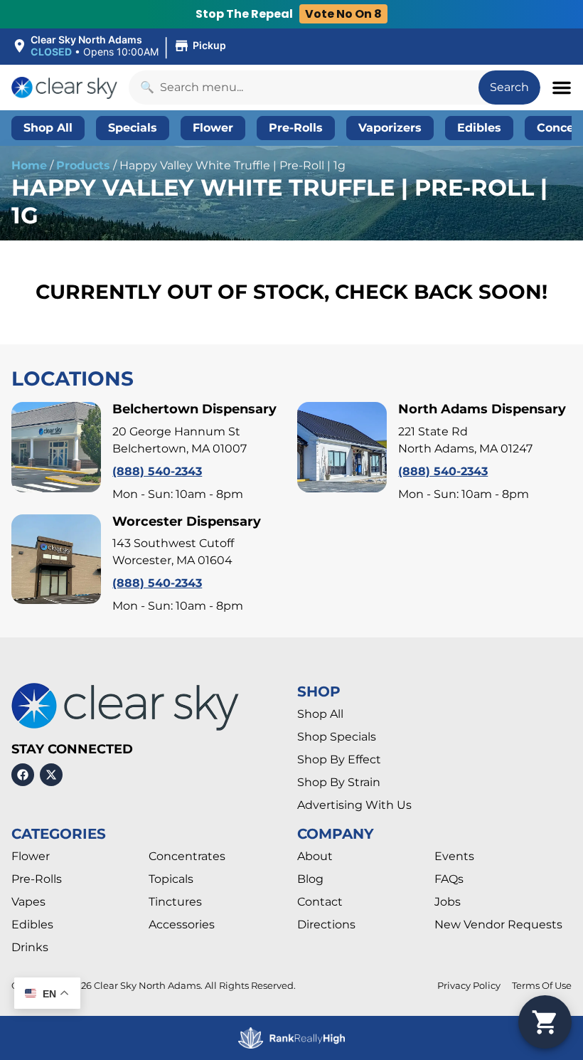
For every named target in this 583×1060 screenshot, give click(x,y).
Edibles (32, 924)
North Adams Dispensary (482, 409)
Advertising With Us (354, 805)
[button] (120, 46)
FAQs (449, 879)
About (315, 856)
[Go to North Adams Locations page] (342, 447)
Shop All (320, 714)
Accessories (182, 924)
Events (454, 856)
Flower (30, 856)
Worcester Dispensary (186, 521)
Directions (326, 924)
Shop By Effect (339, 759)
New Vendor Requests (498, 924)
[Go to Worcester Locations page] (56, 559)
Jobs (447, 901)
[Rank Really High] (291, 1038)
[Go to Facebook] (22, 774)
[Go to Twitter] (51, 774)
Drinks (29, 947)
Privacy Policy (469, 985)
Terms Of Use (542, 985)
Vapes (28, 901)
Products (83, 165)
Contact (320, 901)
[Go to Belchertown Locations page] (56, 447)
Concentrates (187, 856)
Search (509, 87)
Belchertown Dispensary (194, 409)
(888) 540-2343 (157, 471)
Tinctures (175, 901)
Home (29, 165)
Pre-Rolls (36, 879)
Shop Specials (336, 736)
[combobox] (303, 87)
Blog (310, 879)
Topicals (171, 879)
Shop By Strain (338, 782)
